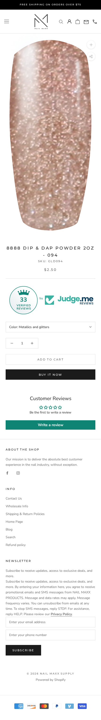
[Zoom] (91, 45)
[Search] (61, 21)
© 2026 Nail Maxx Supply (50, 673)
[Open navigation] (6, 21)
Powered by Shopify (51, 680)
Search (11, 537)
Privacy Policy (61, 614)
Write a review (50, 425)
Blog (9, 529)
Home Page (14, 521)
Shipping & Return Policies (25, 514)
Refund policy (16, 545)
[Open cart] (78, 21)
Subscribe (23, 650)
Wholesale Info (17, 506)
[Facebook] (7, 472)
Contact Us (14, 498)
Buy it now (50, 374)
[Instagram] (18, 472)
